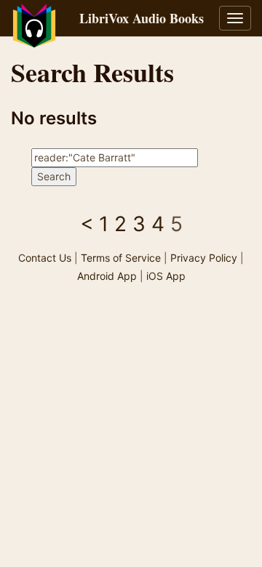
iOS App (166, 276)
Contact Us (44, 258)
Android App (107, 276)
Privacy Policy (203, 258)
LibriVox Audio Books (141, 18)
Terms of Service (121, 258)
